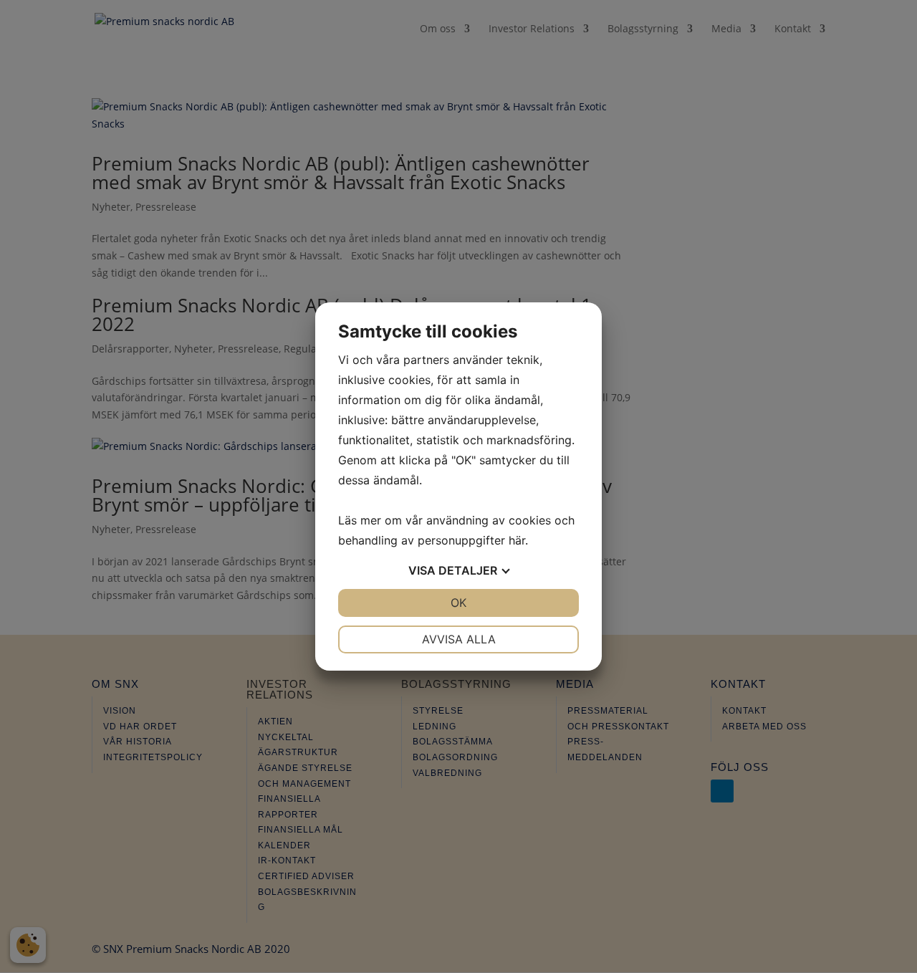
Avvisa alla (459, 639)
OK (458, 602)
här (517, 540)
